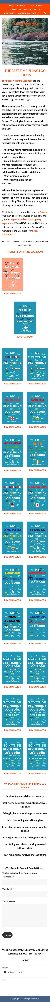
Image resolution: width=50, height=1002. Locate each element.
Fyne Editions (25, 2)
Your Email (7, 889)
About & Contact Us (28, 13)
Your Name (8, 877)
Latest (37, 9)
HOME (11, 5)
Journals (22, 5)
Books (27, 9)
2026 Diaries (36, 5)
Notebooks (15, 9)
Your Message (9, 901)
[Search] (45, 12)
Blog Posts (9, 13)
